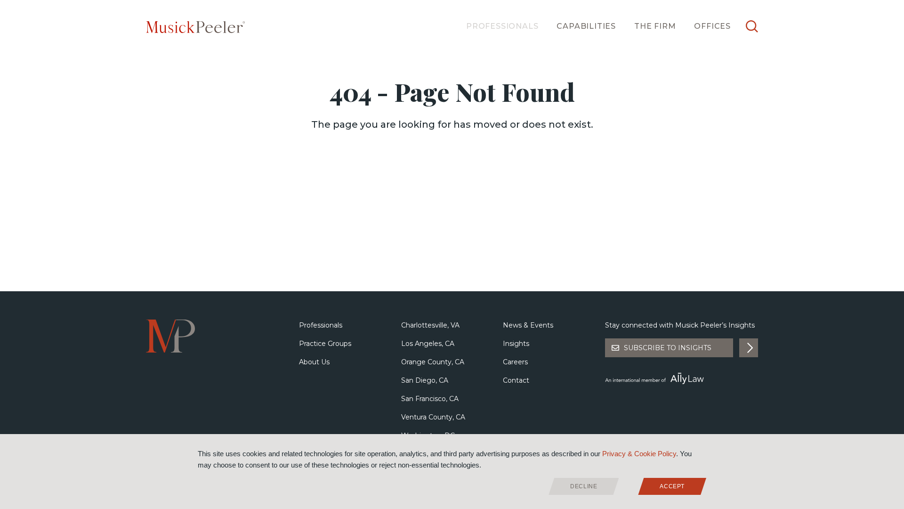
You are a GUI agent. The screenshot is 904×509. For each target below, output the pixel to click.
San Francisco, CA (430, 398)
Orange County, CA (432, 362)
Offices (712, 26)
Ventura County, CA (433, 417)
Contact (516, 380)
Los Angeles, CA (427, 343)
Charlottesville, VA (430, 325)
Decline (583, 486)
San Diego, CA (424, 380)
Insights (516, 343)
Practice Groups (325, 343)
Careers (515, 362)
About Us (314, 362)
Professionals (502, 26)
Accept (672, 486)
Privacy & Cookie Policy (639, 454)
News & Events (528, 325)
